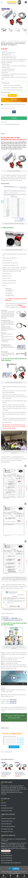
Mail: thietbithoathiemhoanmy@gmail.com (11, 862)
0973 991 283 (13, 703)
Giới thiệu (3, 802)
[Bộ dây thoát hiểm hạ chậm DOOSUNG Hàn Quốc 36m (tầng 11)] (7, 766)
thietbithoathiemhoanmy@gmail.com (13, 620)
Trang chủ (4, 41)
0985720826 (15, 618)
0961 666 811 (13, 701)
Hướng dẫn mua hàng (6, 810)
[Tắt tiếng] (23, 684)
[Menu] (2, 2)
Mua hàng (12, 95)
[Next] (25, 17)
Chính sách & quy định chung (8, 818)
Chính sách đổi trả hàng (7, 821)
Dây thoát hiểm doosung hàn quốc (17, 41)
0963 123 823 (13, 699)
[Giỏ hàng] (26, 2)
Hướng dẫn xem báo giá (7, 808)
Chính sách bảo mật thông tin (8, 826)
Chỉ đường (3, 805)
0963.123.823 (6, 850)
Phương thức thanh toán (7, 831)
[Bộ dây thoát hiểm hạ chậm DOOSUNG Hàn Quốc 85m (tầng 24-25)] (21, 766)
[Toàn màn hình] (25, 684)
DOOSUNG (21, 142)
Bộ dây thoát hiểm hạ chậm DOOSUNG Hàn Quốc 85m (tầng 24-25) (20, 773)
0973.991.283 (8, 860)
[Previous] (3, 17)
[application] (14, 678)
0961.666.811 (9, 858)
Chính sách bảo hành (6, 823)
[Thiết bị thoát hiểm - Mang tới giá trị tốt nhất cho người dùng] (14, 2)
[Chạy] (2, 684)
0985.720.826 (9, 855)
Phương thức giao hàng (7, 829)
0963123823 (6, 618)
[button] (14, 678)
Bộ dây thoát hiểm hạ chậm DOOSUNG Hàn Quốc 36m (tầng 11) (6, 773)
